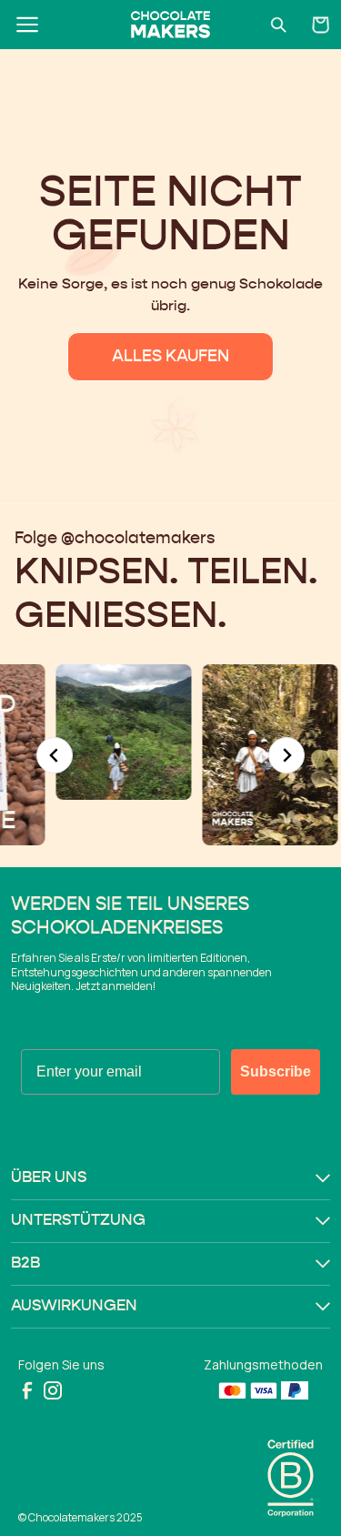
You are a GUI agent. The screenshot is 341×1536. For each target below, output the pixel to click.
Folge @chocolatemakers (115, 539)
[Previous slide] (54, 755)
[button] (170, 1178)
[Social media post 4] (248, 754)
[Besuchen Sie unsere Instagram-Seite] (53, 1390)
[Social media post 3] (102, 732)
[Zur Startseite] (170, 24)
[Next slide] (286, 755)
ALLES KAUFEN (170, 357)
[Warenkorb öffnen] (321, 24)
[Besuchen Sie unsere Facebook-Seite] (27, 1390)
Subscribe (275, 1071)
